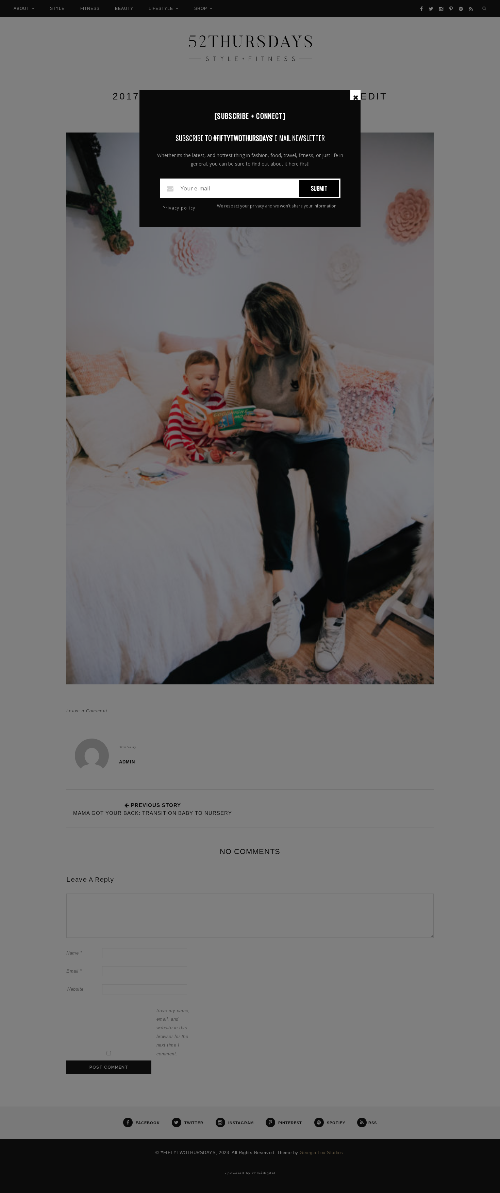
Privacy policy (179, 208)
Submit (319, 188)
